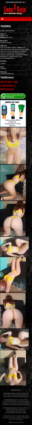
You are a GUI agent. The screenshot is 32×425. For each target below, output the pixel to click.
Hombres (3, 42)
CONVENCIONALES (7, 73)
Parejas (9, 42)
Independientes (10, 31)
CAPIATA (3, 68)
